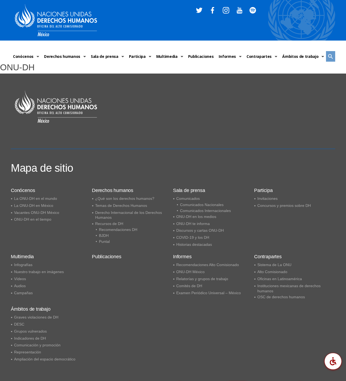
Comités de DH (189, 286)
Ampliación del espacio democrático (44, 359)
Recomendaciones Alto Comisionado (207, 265)
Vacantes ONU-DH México (36, 212)
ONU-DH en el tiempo (32, 219)
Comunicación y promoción (37, 345)
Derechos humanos (62, 56)
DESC (19, 324)
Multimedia (167, 56)
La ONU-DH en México (33, 205)
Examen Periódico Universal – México (208, 293)
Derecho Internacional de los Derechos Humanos (128, 215)
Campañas (23, 293)
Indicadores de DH (30, 338)
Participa (137, 56)
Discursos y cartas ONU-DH (200, 230)
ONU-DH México (190, 272)
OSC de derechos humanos (281, 297)
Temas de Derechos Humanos (121, 205)
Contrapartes (259, 56)
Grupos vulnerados (30, 331)
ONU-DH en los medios (196, 216)
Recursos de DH (109, 223)
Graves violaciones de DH (36, 317)
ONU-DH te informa (193, 223)
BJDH (104, 235)
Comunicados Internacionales (205, 210)
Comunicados (188, 198)
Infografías (23, 265)
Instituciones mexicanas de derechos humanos (289, 288)
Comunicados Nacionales (202, 205)
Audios (20, 286)
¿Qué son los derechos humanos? (124, 198)
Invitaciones (267, 198)
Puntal (104, 241)
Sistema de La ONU (274, 265)
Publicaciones (201, 56)
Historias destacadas (194, 244)
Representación (27, 352)
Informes (227, 56)
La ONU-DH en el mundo (35, 198)
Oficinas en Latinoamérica (279, 279)
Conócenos (23, 56)
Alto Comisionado (272, 272)
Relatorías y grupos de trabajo (202, 279)
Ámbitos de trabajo (300, 56)
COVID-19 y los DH (192, 237)
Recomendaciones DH (118, 229)
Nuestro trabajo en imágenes (39, 272)
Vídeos (20, 279)
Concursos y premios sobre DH (284, 205)
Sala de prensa (104, 56)
